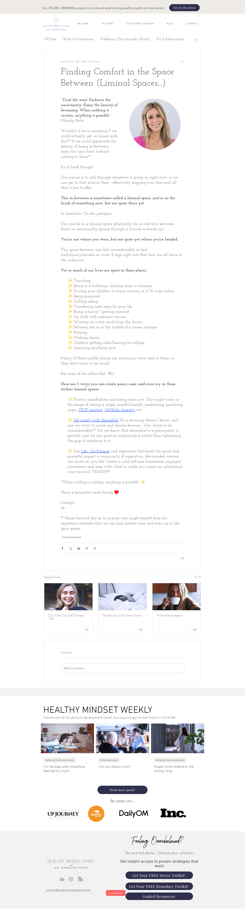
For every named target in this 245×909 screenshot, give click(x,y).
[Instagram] (71, 879)
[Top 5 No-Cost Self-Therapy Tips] (68, 596)
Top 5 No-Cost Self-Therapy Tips (66, 617)
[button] (196, 39)
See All (197, 577)
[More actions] (182, 61)
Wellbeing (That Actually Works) (125, 39)
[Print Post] (95, 548)
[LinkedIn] (62, 879)
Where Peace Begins (169, 615)
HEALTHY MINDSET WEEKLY (97, 710)
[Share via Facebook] (62, 548)
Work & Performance (78, 39)
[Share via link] (86, 548)
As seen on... (122, 801)
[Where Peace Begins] (176, 596)
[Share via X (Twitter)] (70, 548)
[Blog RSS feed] (80, 879)
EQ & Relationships (170, 39)
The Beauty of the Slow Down (121, 615)
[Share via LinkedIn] (78, 548)
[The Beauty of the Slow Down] (122, 596)
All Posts (50, 39)
